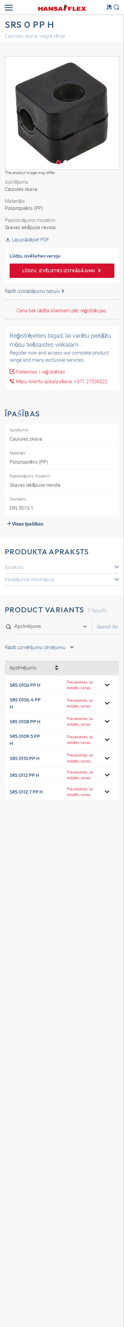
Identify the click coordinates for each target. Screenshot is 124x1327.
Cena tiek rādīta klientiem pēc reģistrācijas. (62, 310)
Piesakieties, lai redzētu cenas (80, 684)
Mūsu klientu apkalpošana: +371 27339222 (61, 381)
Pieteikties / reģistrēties (39, 372)
